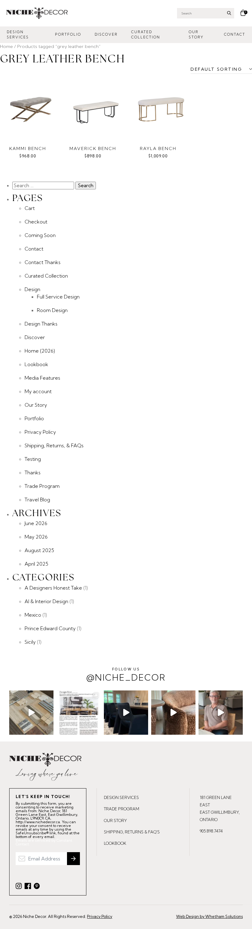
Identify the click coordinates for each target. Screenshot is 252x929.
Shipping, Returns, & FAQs (54, 445)
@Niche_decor (126, 675)
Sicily (30, 642)
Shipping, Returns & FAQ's (132, 831)
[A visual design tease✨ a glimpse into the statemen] (173, 712)
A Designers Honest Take (53, 588)
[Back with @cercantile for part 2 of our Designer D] (31, 712)
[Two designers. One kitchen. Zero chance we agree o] (221, 712)
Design (32, 289)
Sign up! (73, 858)
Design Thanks (41, 324)
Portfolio (68, 34)
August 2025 (39, 550)
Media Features (42, 378)
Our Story (196, 34)
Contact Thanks (43, 262)
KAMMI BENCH (27, 148)
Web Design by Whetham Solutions (209, 916)
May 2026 (36, 537)
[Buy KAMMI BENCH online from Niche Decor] (30, 109)
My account (38, 391)
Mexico (33, 615)
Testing (33, 459)
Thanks (33, 472)
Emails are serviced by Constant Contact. (44, 842)
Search (229, 13)
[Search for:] (43, 185)
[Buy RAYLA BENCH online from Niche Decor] (161, 109)
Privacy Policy (40, 432)
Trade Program (42, 486)
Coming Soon (40, 235)
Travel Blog (37, 499)
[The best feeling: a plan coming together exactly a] (126, 712)
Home (6, 46)
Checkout (36, 222)
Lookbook (36, 364)
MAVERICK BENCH (92, 148)
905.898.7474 (211, 830)
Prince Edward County (50, 628)
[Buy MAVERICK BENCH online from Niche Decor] (96, 109)
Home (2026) (40, 351)
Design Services (18, 34)
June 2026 (36, 523)
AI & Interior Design (46, 601)
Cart (30, 208)
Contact (234, 34)
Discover (106, 34)
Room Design (52, 310)
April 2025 (36, 564)
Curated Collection (145, 34)
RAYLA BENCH (158, 148)
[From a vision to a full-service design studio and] (79, 712)
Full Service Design (58, 297)
